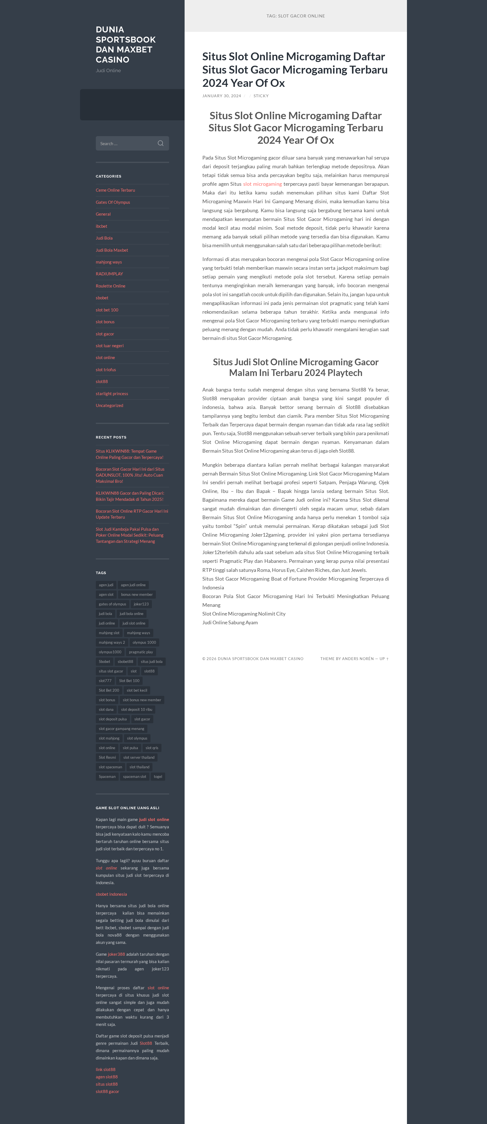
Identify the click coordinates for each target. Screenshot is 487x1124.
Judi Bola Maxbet (112, 250)
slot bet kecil (137, 690)
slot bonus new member (142, 700)
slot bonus (105, 321)
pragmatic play (141, 652)
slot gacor (105, 333)
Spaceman (107, 776)
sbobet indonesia (111, 894)
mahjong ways (109, 261)
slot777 (105, 680)
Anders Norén (358, 658)
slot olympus (137, 738)
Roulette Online (110, 285)
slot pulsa (130, 747)
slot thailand (139, 767)
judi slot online (134, 623)
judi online (107, 623)
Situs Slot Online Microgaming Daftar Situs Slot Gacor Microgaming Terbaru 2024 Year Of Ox (295, 69)
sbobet (102, 297)
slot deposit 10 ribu (136, 709)
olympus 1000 (144, 642)
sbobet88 (125, 661)
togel (158, 776)
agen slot (106, 594)
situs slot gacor (111, 671)
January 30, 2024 (221, 96)
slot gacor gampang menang (121, 728)
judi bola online (131, 613)
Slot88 (146, 1043)
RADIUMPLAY (109, 273)
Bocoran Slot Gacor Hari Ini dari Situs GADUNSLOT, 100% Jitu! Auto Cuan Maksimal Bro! (130, 475)
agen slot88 (107, 1076)
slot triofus (106, 369)
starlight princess (112, 393)
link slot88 (106, 1069)
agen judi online (133, 585)
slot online (105, 357)
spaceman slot (134, 776)
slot (134, 671)
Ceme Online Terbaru (115, 190)
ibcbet (101, 226)
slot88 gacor (107, 1091)
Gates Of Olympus (113, 202)
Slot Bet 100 (129, 680)
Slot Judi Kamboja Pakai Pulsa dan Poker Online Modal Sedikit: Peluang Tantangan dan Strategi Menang (129, 535)
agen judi (106, 585)
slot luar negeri (110, 345)
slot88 (102, 381)
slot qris (152, 747)
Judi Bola (104, 237)
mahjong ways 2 (112, 642)
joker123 (141, 604)
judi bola (105, 613)
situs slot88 (107, 1084)
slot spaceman (110, 767)
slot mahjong (109, 738)
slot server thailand (138, 757)
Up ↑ (384, 658)
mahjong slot (109, 632)
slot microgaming (262, 184)
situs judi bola (152, 661)
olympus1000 (110, 652)
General (103, 213)
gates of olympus (112, 604)
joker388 (116, 954)
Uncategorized (109, 405)
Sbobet (104, 661)
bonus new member (137, 594)
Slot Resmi (107, 757)
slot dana (106, 709)
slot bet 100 (107, 309)
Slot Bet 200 (109, 690)
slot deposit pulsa (113, 719)
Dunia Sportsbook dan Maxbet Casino (126, 45)
